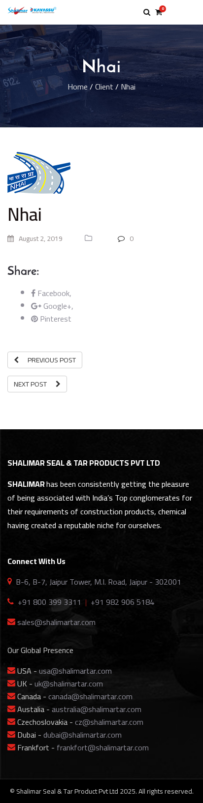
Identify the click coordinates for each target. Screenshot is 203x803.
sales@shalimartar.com (56, 622)
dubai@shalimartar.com (82, 734)
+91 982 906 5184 (122, 602)
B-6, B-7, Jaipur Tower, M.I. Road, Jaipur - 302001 (98, 581)
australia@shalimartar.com (96, 709)
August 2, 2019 (40, 238)
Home (78, 86)
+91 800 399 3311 (49, 602)
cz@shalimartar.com (109, 721)
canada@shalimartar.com (90, 696)
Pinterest (54, 318)
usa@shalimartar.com (75, 670)
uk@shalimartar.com (68, 683)
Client (104, 86)
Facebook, (53, 293)
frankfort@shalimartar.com (103, 747)
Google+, (57, 305)
